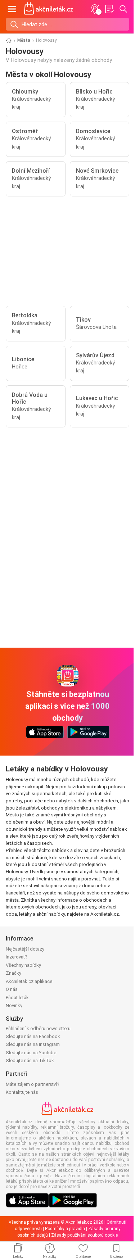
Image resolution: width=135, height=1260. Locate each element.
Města (23, 40)
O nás (12, 989)
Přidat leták (17, 997)
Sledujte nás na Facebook (33, 1036)
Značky (13, 973)
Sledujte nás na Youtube (31, 1052)
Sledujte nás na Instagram (33, 1044)
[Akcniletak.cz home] (48, 9)
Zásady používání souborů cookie (84, 1235)
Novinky (14, 1005)
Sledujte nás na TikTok (30, 1060)
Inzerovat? (16, 957)
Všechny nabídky (23, 965)
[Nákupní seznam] (109, 9)
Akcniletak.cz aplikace (29, 981)
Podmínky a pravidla (65, 1228)
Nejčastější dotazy (25, 949)
